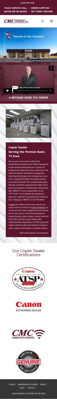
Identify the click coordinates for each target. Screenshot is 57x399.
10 (36, 134)
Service (43, 384)
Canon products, (38, 207)
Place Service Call (15, 8)
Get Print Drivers (42, 11)
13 (44, 134)
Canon (12, 384)
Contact (31, 388)
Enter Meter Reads (15, 11)
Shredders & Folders (28, 384)
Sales (22, 388)
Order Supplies (40, 8)
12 (41, 134)
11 (38, 134)
